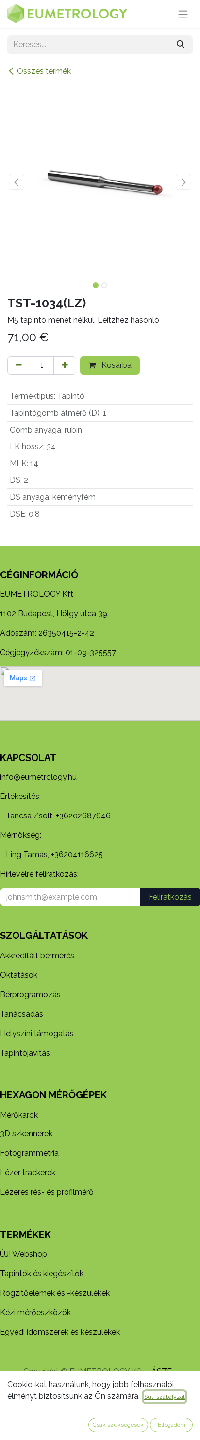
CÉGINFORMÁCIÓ (39, 575)
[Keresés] (180, 44)
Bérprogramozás (30, 994)
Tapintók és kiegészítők (41, 1273)
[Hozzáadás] (64, 365)
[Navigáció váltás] (183, 14)
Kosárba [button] (116, 365)
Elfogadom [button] (171, 1425)
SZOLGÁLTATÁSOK (44, 935)
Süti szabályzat (164, 1396)
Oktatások (18, 975)
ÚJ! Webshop (23, 1254)
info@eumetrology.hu (38, 776)
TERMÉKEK (25, 1235)
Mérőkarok (19, 1115)
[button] (16, 182)
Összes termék (44, 71)
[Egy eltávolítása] (18, 365)
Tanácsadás (21, 1014)
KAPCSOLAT (28, 757)
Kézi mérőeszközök (35, 1312)
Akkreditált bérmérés (37, 955)
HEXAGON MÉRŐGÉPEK (53, 1095)
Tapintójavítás (25, 1053)
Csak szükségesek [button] (118, 1425)
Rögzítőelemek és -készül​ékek (55, 1293)
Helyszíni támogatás (37, 1033)
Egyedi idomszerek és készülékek (60, 1331)
